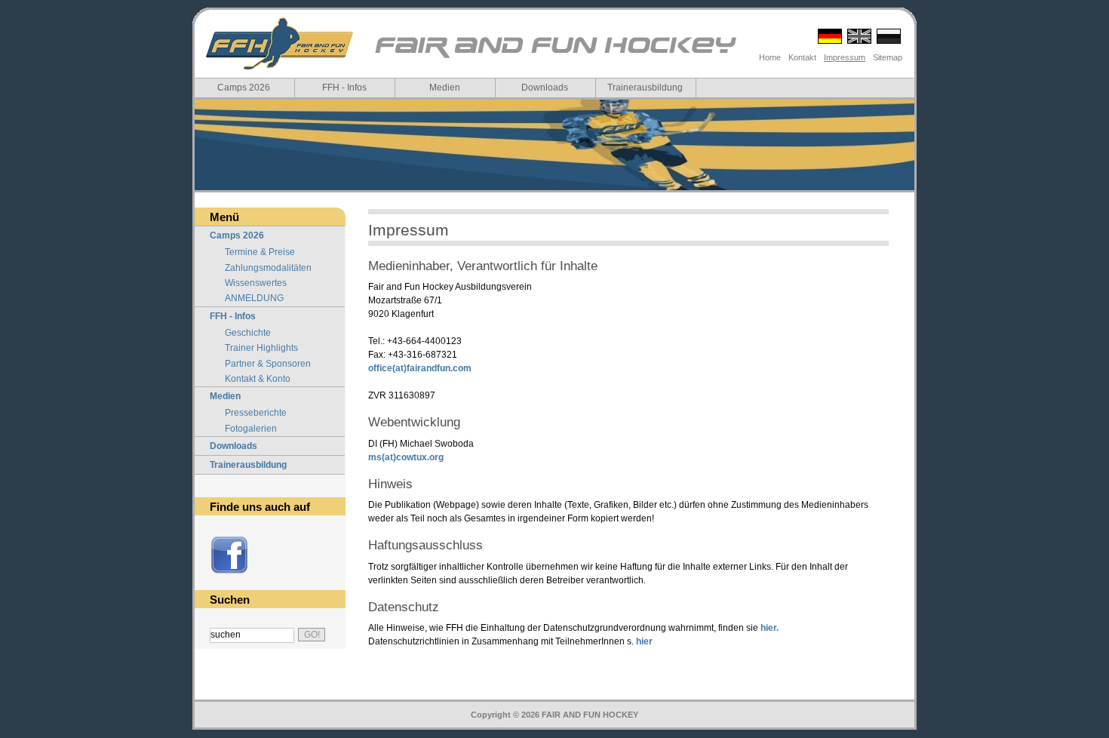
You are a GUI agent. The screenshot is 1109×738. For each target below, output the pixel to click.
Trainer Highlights (261, 348)
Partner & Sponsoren (268, 363)
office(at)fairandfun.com (420, 368)
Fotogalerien (251, 428)
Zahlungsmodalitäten (268, 268)
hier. (769, 628)
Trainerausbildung (645, 87)
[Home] (279, 43)
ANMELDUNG (254, 298)
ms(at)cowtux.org (406, 457)
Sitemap (887, 57)
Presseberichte (256, 412)
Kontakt (802, 57)
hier (644, 641)
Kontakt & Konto (257, 379)
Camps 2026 (243, 87)
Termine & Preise (260, 252)
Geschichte (248, 332)
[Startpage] (554, 57)
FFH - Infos (344, 87)
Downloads (544, 87)
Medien (444, 87)
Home (770, 57)
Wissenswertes (256, 283)
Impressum (844, 57)
